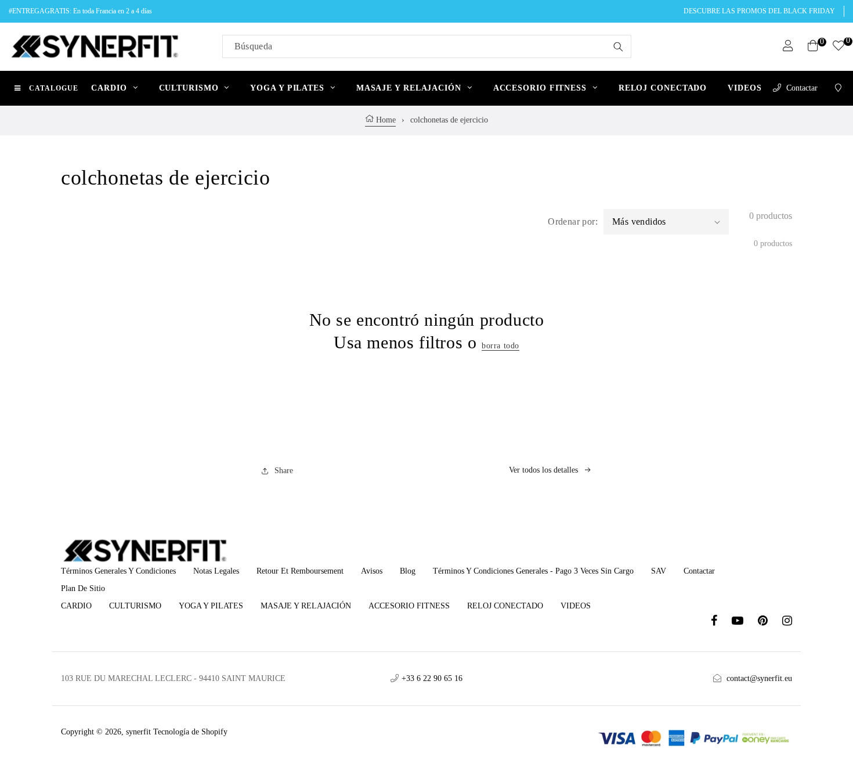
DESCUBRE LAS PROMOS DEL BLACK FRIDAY (759, 11)
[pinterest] (770, 622)
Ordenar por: (573, 221)
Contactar (802, 88)
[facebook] (721, 622)
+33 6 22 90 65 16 (432, 678)
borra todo (500, 345)
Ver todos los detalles (543, 470)
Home (385, 120)
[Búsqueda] (618, 46)
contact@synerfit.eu (759, 678)
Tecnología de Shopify (190, 731)
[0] (838, 47)
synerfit (138, 731)
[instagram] (787, 622)
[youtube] (745, 622)
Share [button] (283, 470)
